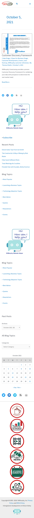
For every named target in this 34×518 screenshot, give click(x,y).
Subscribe (7, 137)
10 (30, 369)
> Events (5, 214)
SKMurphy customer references (18, 63)
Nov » (19, 387)
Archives (4, 323)
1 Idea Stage (6, 58)
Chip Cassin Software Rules (10, 160)
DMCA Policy (20, 503)
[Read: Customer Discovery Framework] (17, 44)
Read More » (6, 82)
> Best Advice (6, 197)
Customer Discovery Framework (17, 55)
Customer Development (10, 60)
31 (30, 381)
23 (25, 377)
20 (12, 377)
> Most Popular (7, 179)
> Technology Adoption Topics (12, 191)
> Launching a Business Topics (12, 185)
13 (12, 373)
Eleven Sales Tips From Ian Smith (13, 150)
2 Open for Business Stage (19, 58)
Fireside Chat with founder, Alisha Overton (16, 167)
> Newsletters (6, 209)
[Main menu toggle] (30, 4)
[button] (17, 4)
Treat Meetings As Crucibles (11, 163)
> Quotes (5, 203)
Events (21, 60)
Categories (5, 343)
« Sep (15, 387)
